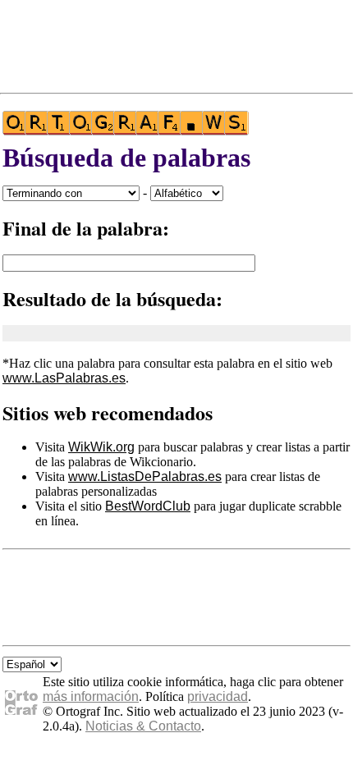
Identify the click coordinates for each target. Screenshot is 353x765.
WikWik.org (101, 447)
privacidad (217, 696)
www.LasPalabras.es (64, 378)
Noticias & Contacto (143, 726)
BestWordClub (147, 506)
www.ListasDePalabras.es (145, 476)
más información (91, 696)
